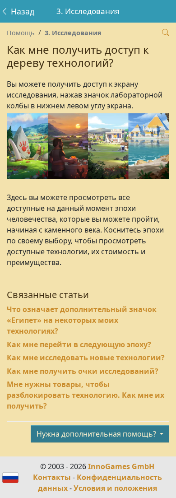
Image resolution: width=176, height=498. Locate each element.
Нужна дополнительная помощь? (97, 434)
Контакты (52, 477)
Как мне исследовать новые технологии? (86, 358)
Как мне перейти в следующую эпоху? (79, 344)
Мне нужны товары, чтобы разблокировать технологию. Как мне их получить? (85, 395)
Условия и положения (115, 488)
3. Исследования (73, 32)
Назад (21, 11)
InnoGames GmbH (121, 466)
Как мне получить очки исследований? (82, 371)
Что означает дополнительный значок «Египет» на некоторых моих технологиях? (82, 320)
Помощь (21, 32)
